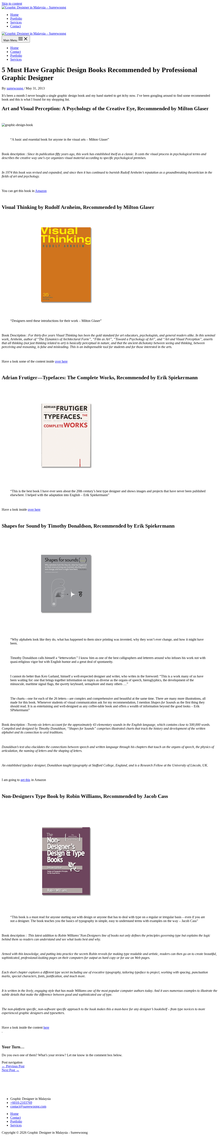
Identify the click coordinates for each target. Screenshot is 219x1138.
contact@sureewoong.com (28, 1106)
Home (14, 14)
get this (25, 780)
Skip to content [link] (12, 3)
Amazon (41, 191)
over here (61, 361)
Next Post (10, 1070)
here (46, 1027)
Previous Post (13, 1066)
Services (16, 22)
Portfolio (16, 18)
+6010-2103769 (21, 1102)
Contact (15, 26)
